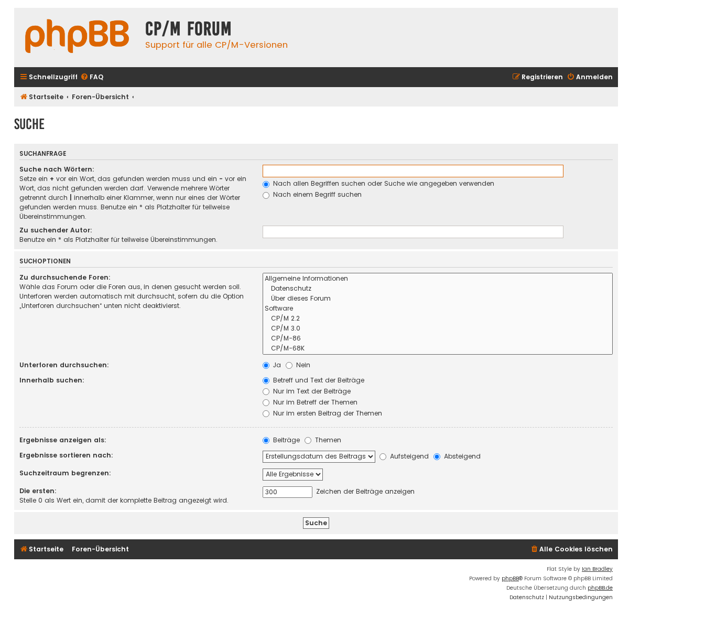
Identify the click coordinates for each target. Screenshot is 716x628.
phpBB (510, 578)
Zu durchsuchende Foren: (65, 277)
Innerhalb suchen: (51, 380)
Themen (327, 439)
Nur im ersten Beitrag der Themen (326, 413)
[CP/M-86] (438, 339)
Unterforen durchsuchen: (64, 364)
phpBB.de (600, 588)
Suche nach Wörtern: (56, 169)
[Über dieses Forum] (438, 299)
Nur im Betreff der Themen (314, 402)
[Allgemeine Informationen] (438, 279)
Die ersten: (38, 490)
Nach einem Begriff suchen (316, 194)
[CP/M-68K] (438, 349)
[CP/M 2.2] (438, 319)
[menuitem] (91, 77)
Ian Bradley (597, 569)
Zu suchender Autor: (55, 230)
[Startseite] (77, 37)
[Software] (438, 309)
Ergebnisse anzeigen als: (62, 439)
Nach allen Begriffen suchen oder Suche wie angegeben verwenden (382, 183)
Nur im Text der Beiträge (311, 391)
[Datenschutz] (438, 289)
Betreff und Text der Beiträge (317, 380)
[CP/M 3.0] (438, 329)
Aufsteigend (408, 456)
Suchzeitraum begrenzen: (65, 473)
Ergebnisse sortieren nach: (66, 455)
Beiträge (285, 439)
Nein (302, 364)
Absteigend (461, 456)
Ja (276, 364)
